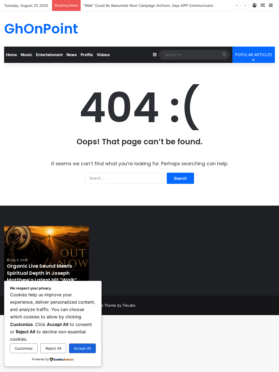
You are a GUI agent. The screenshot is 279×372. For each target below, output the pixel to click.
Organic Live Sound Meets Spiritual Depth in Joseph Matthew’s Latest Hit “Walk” (42, 273)
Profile (87, 54)
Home (11, 54)
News (71, 54)
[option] (46, 256)
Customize (24, 348)
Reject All (53, 348)
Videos (103, 54)
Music (26, 54)
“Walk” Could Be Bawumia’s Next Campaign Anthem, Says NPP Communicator (148, 5)
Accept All (82, 348)
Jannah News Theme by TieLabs (107, 305)
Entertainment (49, 54)
